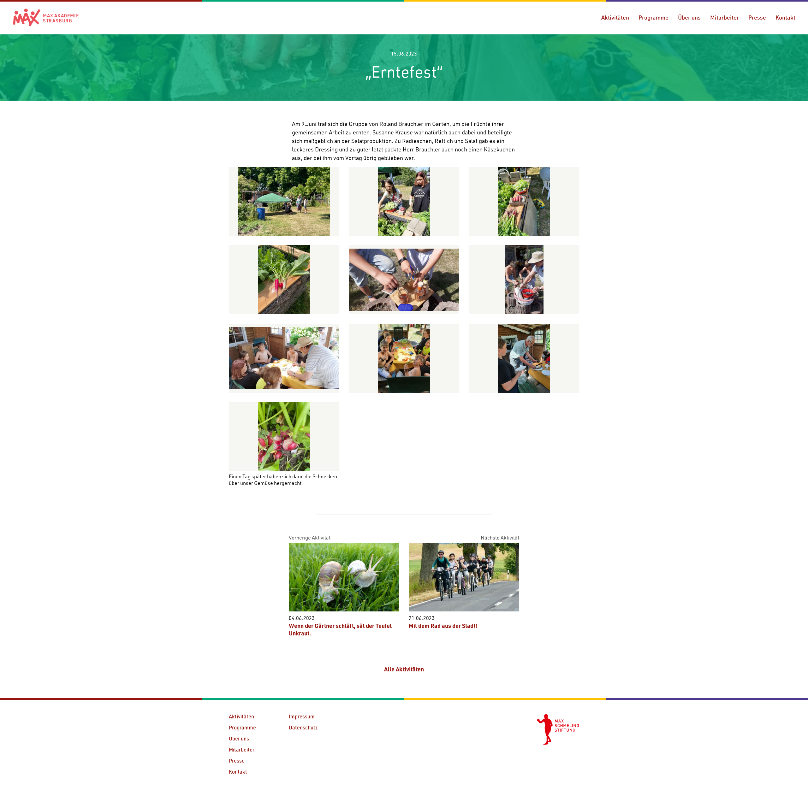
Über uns (689, 17)
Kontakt (785, 17)
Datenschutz (303, 727)
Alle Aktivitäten (404, 669)
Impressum (302, 716)
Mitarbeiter (724, 17)
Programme (653, 17)
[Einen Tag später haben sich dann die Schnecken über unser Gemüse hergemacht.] (284, 436)
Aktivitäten (615, 17)
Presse (757, 17)
